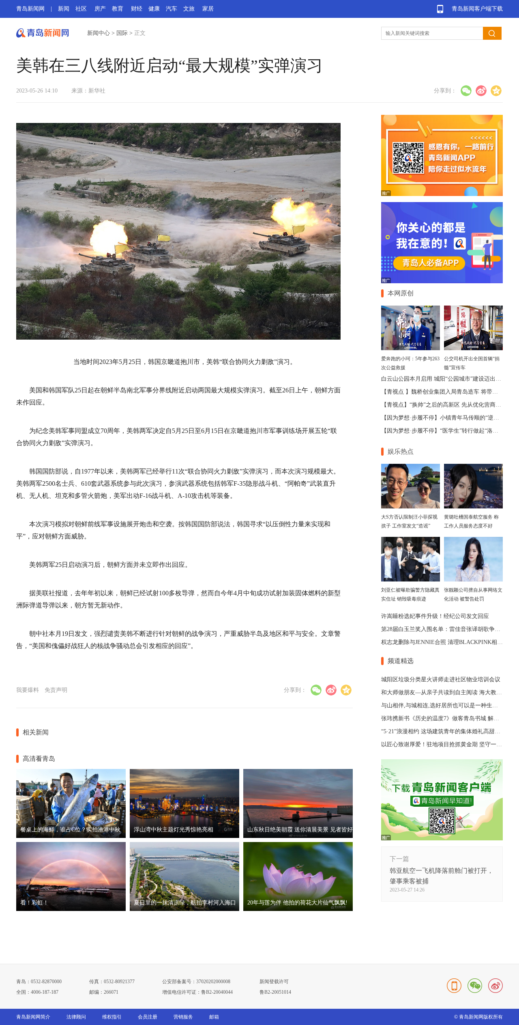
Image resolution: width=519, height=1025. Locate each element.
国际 (122, 33)
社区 (81, 9)
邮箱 (214, 1017)
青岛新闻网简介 (33, 1017)
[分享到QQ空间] (496, 90)
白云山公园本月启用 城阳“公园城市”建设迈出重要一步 (449, 379)
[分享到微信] (466, 90)
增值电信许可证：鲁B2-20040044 (197, 992)
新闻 (63, 9)
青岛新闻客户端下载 (477, 9)
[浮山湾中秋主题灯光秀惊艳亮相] (184, 836)
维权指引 (112, 1017)
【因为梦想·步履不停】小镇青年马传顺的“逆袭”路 (444, 418)
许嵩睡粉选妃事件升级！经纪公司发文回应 (435, 616)
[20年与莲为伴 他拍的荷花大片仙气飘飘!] (298, 909)
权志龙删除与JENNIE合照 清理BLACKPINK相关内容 (447, 642)
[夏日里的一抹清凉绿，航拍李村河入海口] (184, 909)
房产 (100, 9)
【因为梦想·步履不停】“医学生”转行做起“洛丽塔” (443, 431)
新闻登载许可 (274, 981)
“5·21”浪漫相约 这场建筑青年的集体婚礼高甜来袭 (443, 731)
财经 (136, 9)
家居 (208, 9)
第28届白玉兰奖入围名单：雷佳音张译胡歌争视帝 (443, 629)
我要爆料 (27, 690)
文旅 (189, 9)
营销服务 (183, 1017)
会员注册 (147, 1017)
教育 (117, 9)
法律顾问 (76, 1017)
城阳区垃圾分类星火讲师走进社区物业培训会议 (440, 679)
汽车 (171, 9)
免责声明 (56, 690)
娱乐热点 (401, 451)
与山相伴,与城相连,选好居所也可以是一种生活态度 (445, 705)
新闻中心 (98, 33)
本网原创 (401, 293)
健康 (154, 9)
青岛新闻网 (30, 9)
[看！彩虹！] (71, 909)
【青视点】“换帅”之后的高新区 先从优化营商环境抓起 (449, 405)
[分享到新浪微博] (481, 90)
